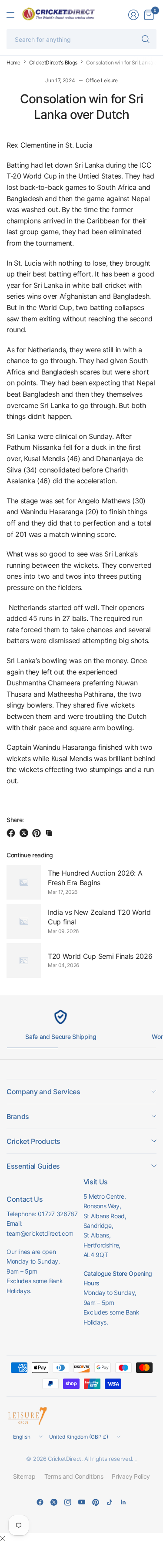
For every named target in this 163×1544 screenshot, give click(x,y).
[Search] (145, 39)
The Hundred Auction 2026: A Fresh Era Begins (95, 878)
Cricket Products (33, 1141)
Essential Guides (33, 1166)
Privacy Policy (131, 1476)
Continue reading (30, 855)
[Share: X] (25, 833)
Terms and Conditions (73, 1476)
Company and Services (43, 1091)
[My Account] (133, 15)
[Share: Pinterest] (37, 833)
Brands (18, 1116)
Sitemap (24, 1476)
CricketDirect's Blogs (53, 62)
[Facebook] (40, 1502)
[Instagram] (68, 1502)
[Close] (2, 1538)
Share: (15, 820)
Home (13, 62)
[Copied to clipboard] (49, 833)
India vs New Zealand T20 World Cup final (99, 917)
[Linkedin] (123, 1502)
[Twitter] (54, 1502)
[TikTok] (109, 1502)
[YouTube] (82, 1502)
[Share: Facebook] (12, 833)
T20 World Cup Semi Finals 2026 (100, 956)
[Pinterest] (96, 1502)
